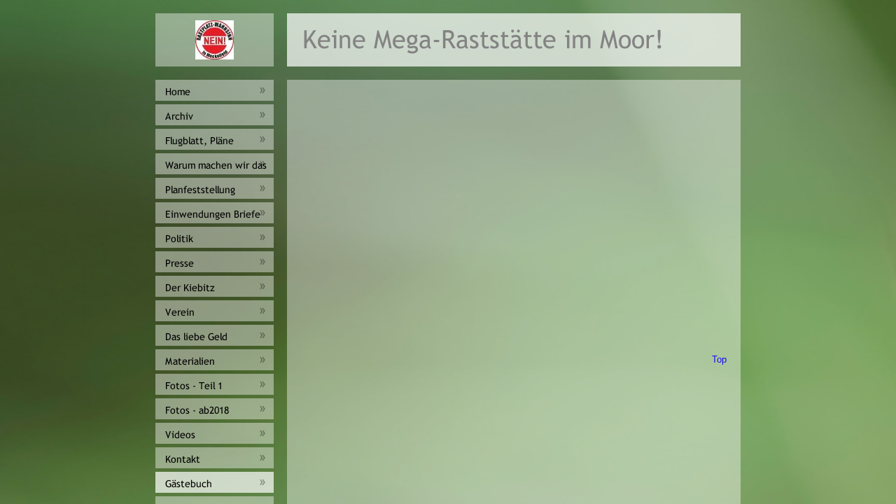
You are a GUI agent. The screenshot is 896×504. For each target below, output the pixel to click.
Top (719, 359)
